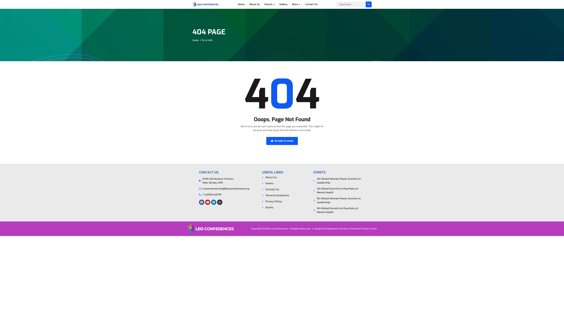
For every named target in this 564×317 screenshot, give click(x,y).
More (295, 4)
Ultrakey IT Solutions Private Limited (358, 228)
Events (268, 4)
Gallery (283, 4)
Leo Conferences (279, 228)
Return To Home (284, 141)
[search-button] (369, 4)
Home (241, 4)
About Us (254, 4)
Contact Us (311, 4)
